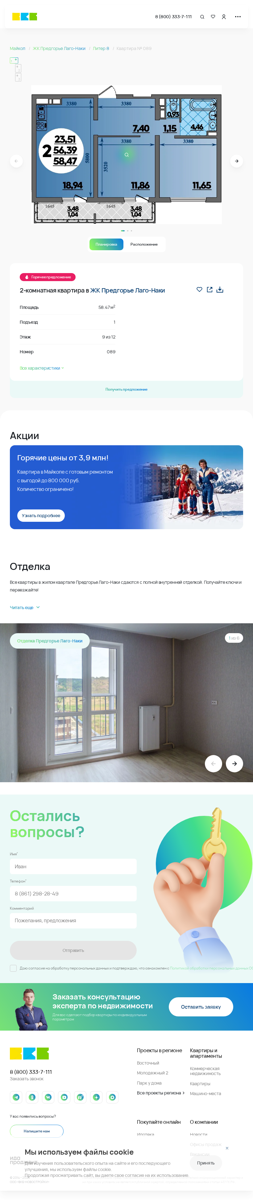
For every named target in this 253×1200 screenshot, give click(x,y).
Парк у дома (149, 1083)
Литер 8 (101, 48)
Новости (198, 1134)
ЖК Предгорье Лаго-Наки (59, 48)
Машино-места (205, 1093)
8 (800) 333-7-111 (173, 16)
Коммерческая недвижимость (205, 1070)
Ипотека (145, 1134)
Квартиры (200, 1083)
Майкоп (18, 48)
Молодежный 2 (152, 1073)
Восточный (148, 1063)
